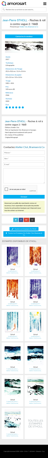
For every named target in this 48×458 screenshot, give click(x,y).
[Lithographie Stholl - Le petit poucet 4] (13, 290)
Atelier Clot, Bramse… (12, 273)
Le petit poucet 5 (35, 271)
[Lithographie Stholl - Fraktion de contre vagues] (12, 355)
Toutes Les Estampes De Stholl (25, 229)
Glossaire (38, 451)
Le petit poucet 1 (35, 336)
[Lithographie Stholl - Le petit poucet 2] (13, 322)
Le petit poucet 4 (12, 303)
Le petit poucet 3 (35, 303)
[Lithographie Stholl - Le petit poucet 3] (35, 290)
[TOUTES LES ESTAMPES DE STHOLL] (35, 437)
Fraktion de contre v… (12, 369)
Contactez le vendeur (24, 36)
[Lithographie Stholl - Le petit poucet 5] (35, 257)
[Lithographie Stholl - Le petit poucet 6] (12, 257)
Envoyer (24, 197)
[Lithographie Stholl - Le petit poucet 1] (35, 322)
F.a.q (43, 451)
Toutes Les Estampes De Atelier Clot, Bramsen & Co (25, 234)
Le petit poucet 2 (12, 336)
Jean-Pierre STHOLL (15, 20)
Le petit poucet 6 (12, 271)
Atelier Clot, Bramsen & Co (28, 27)
